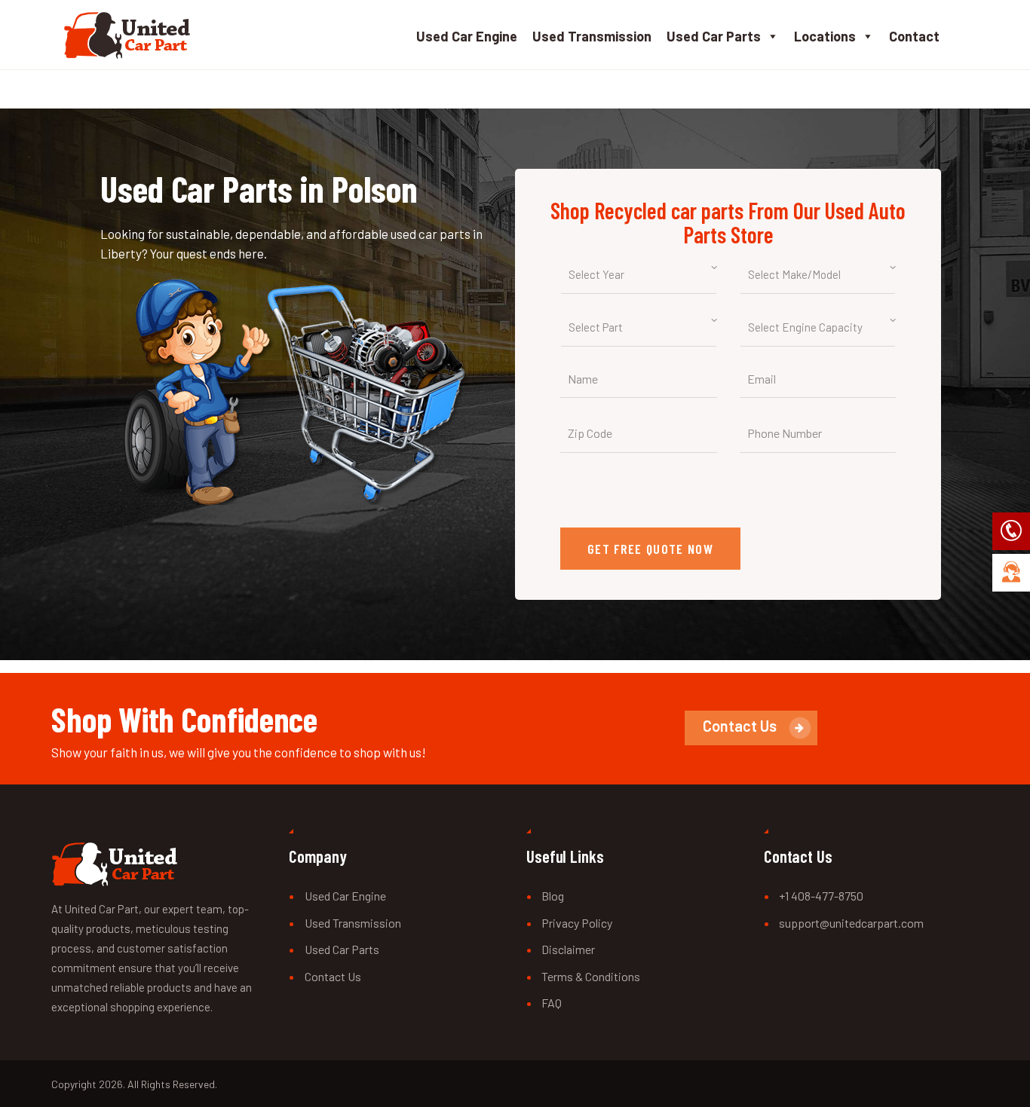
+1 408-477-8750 (821, 895)
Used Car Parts (714, 36)
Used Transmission (591, 36)
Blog (552, 895)
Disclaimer (568, 949)
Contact (914, 36)
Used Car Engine (466, 36)
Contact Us (333, 976)
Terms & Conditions (590, 976)
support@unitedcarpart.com (851, 923)
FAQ (551, 1002)
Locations (825, 36)
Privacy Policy (576, 923)
